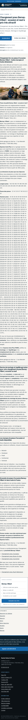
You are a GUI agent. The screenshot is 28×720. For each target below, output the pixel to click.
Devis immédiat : (14, 1)
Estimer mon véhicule (20, 38)
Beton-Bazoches (4, 623)
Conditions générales (6, 708)
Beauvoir (2, 618)
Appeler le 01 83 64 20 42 (9, 649)
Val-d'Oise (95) (5, 691)
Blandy (2, 628)
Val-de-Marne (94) (6, 689)
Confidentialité (5, 705)
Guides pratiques (5, 698)
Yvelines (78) (4, 680)
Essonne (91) (4, 682)
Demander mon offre (14, 601)
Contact (3, 710)
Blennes (2, 630)
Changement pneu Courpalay (10, 554)
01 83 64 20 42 (6, 38)
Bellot (1, 621)
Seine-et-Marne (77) (6, 677)
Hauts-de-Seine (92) (6, 684)
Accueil (3, 9)
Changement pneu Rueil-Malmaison (12, 572)
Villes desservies (5, 701)
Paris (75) (3, 675)
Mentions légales (5, 703)
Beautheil (2, 616)
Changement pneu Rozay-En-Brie (12, 556)
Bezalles (2, 625)
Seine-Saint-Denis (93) (7, 687)
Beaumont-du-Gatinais (6, 613)
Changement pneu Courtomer (10, 559)
